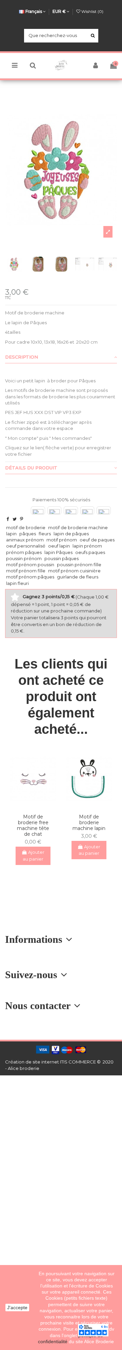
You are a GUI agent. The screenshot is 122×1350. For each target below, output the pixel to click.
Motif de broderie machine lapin (89, 822)
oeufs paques (90, 552)
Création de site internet (32, 1062)
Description (21, 357)
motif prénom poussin (30, 564)
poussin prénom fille (79, 564)
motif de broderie (25, 527)
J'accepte (17, 1307)
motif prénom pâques (30, 576)
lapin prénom (87, 546)
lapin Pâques (58, 552)
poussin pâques (61, 558)
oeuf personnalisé (25, 546)
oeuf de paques (97, 539)
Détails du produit (31, 467)
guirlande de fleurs (77, 576)
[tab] (61, 357)
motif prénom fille (25, 570)
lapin (11, 533)
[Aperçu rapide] (37, 806)
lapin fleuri (17, 583)
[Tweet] (15, 519)
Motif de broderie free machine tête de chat (33, 825)
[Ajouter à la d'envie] (28, 806)
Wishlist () (91, 11)
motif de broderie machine (78, 527)
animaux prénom (25, 539)
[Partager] (7, 519)
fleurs (45, 533)
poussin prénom (24, 558)
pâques (27, 533)
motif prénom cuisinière (74, 570)
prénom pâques (24, 552)
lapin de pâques (71, 533)
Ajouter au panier (33, 855)
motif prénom (61, 539)
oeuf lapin (59, 546)
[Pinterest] (21, 519)
